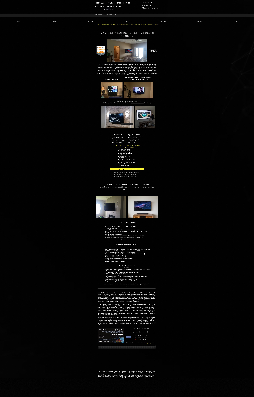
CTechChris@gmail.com (151, 8)
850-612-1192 (148, 6)
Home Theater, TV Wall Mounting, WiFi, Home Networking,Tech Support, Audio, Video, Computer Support (127, 25)
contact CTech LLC (124, 75)
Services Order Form (137, 103)
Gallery (106, 73)
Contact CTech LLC (147, 3)
